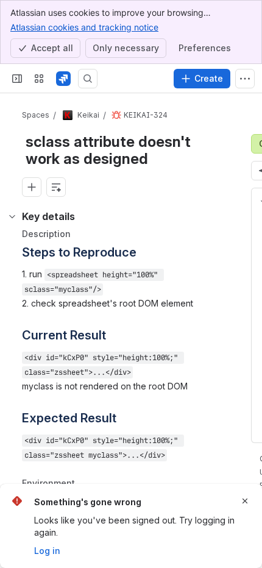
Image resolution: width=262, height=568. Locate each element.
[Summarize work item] (56, 187)
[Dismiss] (245, 501)
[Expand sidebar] (17, 78)
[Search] (87, 78)
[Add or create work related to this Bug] (31, 187)
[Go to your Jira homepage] (63, 78)
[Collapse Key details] (12, 216)
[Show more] (245, 78)
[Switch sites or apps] (39, 78)
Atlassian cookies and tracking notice (84, 27)
